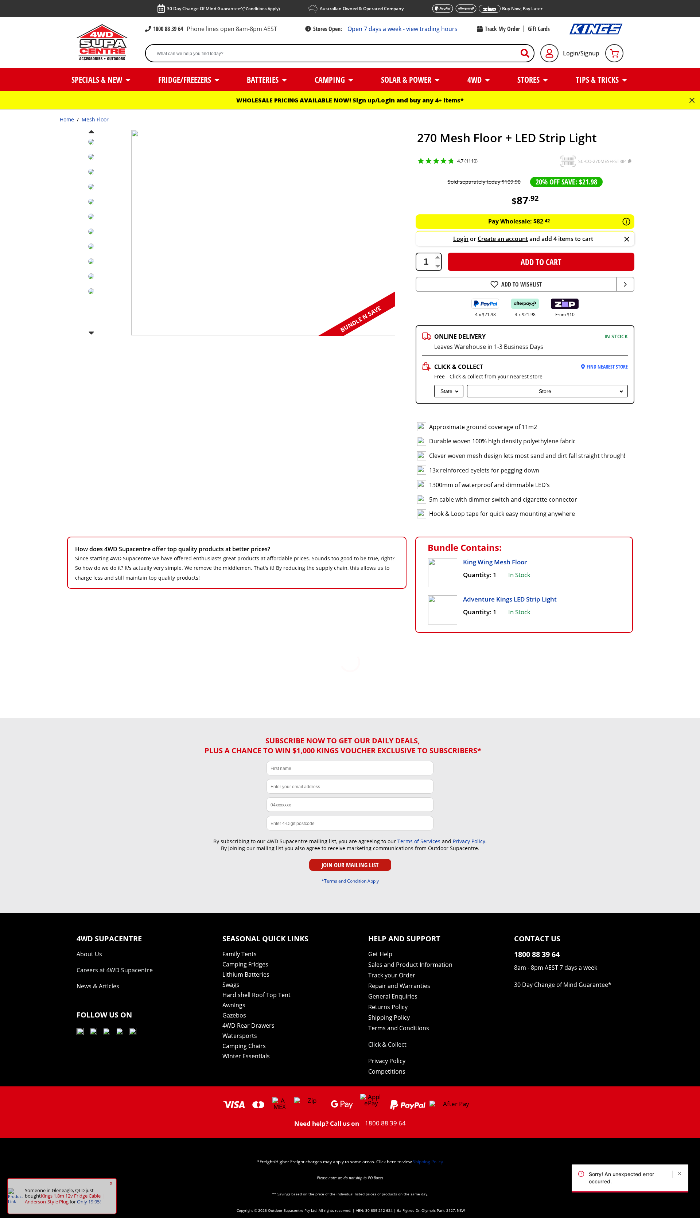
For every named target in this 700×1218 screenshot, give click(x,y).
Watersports (239, 1036)
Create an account (503, 239)
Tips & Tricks (598, 79)
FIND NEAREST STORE (607, 366)
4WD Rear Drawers (248, 1026)
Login (386, 100)
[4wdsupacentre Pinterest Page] (132, 1032)
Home (67, 119)
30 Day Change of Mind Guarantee (561, 985)
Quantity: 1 (480, 575)
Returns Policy (388, 1007)
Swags (231, 985)
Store (545, 391)
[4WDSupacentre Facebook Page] (93, 1032)
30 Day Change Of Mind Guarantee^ (223, 8)
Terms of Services (418, 841)
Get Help (380, 954)
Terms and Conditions (398, 1028)
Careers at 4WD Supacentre (115, 970)
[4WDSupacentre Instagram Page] (106, 1032)
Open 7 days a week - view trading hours (402, 29)
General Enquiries (392, 996)
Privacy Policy (469, 841)
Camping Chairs (244, 1046)
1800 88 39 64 (168, 29)
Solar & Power (407, 79)
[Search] (528, 53)
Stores (529, 79)
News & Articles (98, 986)
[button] (568, 161)
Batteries (263, 79)
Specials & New (97, 79)
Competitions (386, 1071)
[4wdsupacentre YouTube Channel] (80, 1032)
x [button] (111, 1183)
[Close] (627, 239)
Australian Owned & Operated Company (362, 8)
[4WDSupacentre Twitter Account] (119, 1032)
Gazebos (234, 1015)
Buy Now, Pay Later (522, 8)
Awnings (233, 1005)
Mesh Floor (95, 119)
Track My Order (502, 28)
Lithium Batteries (245, 974)
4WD (475, 79)
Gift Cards (539, 29)
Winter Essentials (246, 1056)
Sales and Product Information (410, 965)
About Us (89, 954)
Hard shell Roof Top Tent (256, 995)
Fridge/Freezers (185, 79)
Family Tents (239, 954)
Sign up (364, 100)
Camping (331, 79)
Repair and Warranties (399, 986)
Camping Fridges (245, 964)
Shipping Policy (389, 1017)
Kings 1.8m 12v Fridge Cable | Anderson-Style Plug (64, 1198)
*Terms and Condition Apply (350, 881)
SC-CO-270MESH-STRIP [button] (602, 161)
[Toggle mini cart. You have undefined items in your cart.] (614, 53)
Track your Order (391, 975)
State (446, 391)
